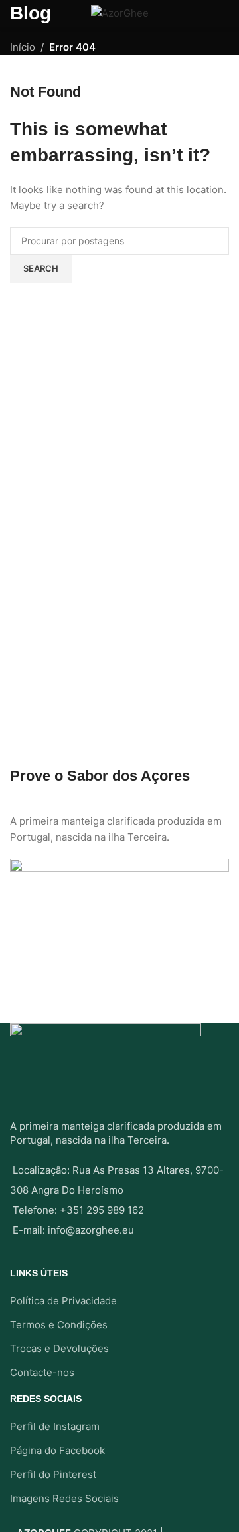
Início (22, 47)
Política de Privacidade (63, 1300)
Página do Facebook (57, 1450)
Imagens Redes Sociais (64, 1498)
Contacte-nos (42, 1372)
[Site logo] (120, 12)
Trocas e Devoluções (59, 1348)
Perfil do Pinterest (53, 1474)
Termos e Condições (59, 1324)
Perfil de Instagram (55, 1426)
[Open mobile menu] (15, 13)
